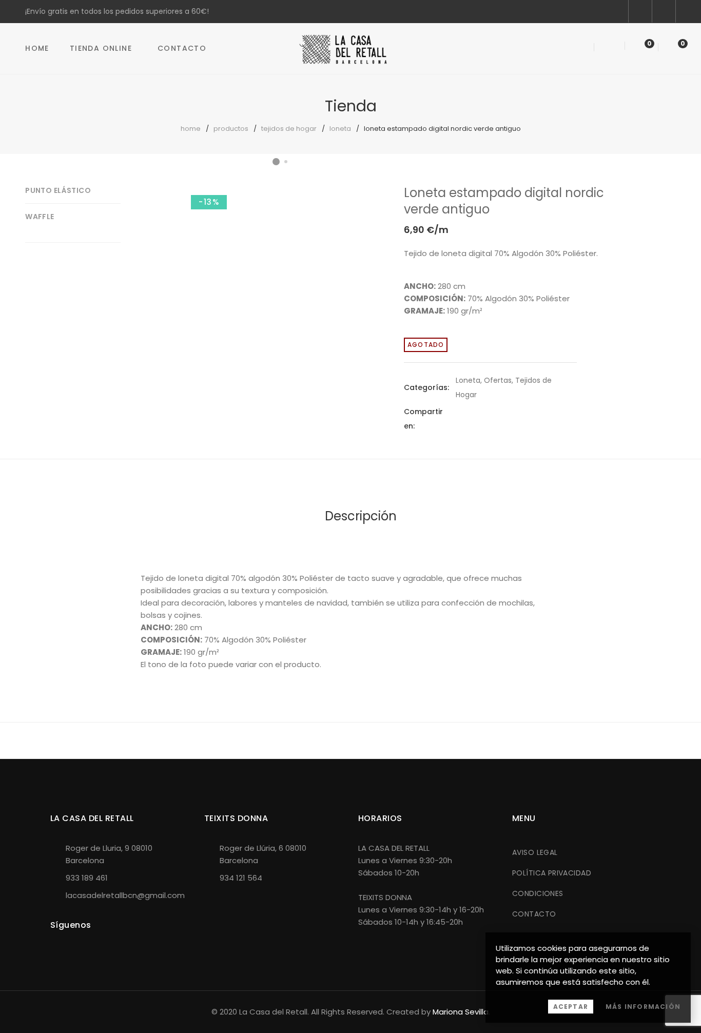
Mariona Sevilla (461, 1011)
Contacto (182, 48)
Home (37, 48)
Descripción (361, 516)
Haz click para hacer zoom (354, 228)
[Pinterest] (496, 418)
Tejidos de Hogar (289, 128)
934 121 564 (241, 877)
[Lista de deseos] (640, 48)
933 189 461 (87, 877)
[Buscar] (581, 48)
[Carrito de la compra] (672, 48)
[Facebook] (459, 418)
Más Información (643, 1006)
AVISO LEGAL (535, 852)
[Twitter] (477, 418)
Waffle (39, 216)
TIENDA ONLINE (101, 48)
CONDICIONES (537, 893)
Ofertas (498, 380)
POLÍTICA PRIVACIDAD (551, 873)
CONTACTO (534, 914)
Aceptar (570, 1006)
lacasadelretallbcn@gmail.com (125, 895)
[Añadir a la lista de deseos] (354, 202)
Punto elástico (58, 190)
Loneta (340, 128)
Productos (230, 128)
